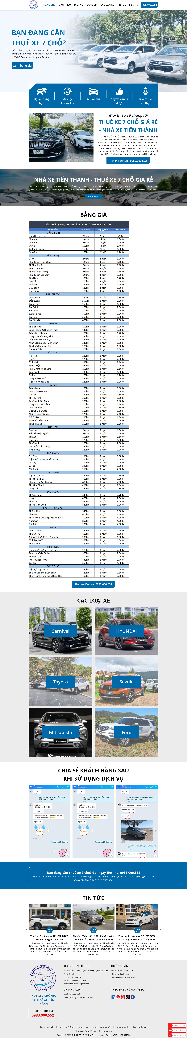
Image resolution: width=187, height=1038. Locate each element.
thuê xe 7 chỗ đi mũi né (100, 1027)
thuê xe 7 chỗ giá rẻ (140, 1027)
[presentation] (27, 930)
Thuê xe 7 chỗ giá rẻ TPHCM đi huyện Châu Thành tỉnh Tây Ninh (140, 938)
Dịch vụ (78, 4)
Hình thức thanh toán (120, 974)
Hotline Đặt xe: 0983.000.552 (128, 160)
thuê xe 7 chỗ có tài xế (65, 1027)
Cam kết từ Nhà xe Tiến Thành (123, 978)
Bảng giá (92, 4)
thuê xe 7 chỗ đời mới (87, 1031)
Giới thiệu (65, 4)
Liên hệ (133, 4)
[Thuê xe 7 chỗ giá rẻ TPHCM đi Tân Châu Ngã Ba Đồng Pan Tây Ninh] (52, 905)
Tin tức (121, 4)
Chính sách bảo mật (72, 994)
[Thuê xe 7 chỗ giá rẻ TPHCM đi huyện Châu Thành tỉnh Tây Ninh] (140, 905)
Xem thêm (93, 196)
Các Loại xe (107, 4)
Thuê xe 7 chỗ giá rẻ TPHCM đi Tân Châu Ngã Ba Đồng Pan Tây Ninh (52, 938)
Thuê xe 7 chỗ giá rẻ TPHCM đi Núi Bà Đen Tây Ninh (96, 938)
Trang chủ (49, 4)
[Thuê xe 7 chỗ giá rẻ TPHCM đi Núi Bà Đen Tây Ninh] (96, 905)
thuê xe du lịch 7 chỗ (121, 1027)
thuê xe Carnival (46, 1027)
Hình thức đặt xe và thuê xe (122, 970)
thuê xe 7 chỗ (82, 1027)
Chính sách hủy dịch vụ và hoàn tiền (78, 997)
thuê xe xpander (105, 1031)
